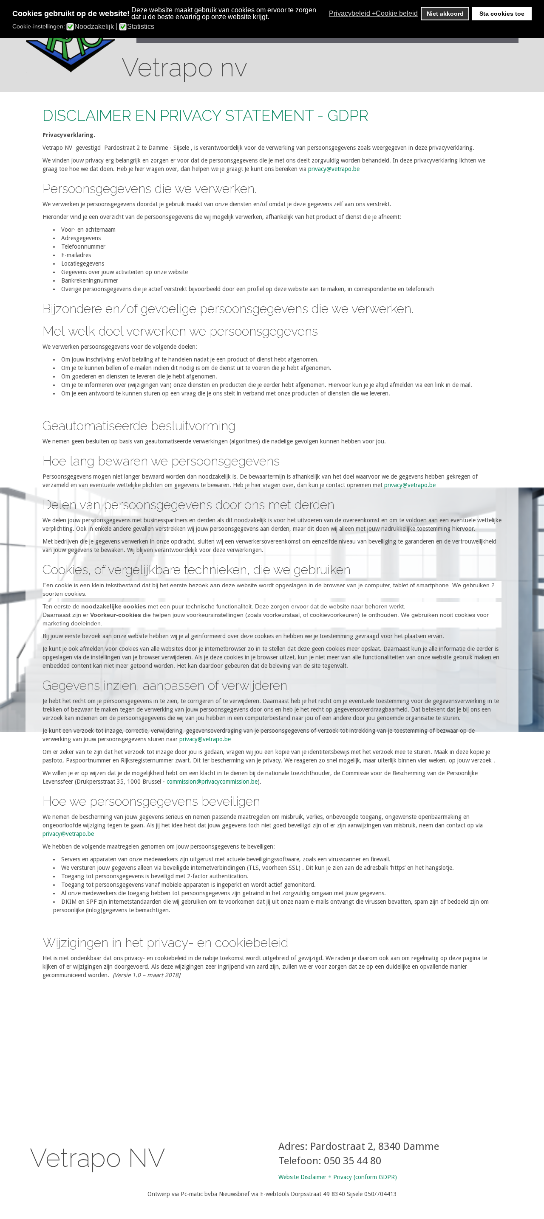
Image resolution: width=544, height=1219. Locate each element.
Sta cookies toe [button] (501, 13)
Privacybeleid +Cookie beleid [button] (373, 13)
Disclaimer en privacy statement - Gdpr (205, 115)
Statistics (140, 26)
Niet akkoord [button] (445, 13)
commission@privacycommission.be (212, 781)
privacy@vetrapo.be (334, 168)
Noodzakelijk (94, 26)
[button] (326, 13)
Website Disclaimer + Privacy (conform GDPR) (337, 1177)
